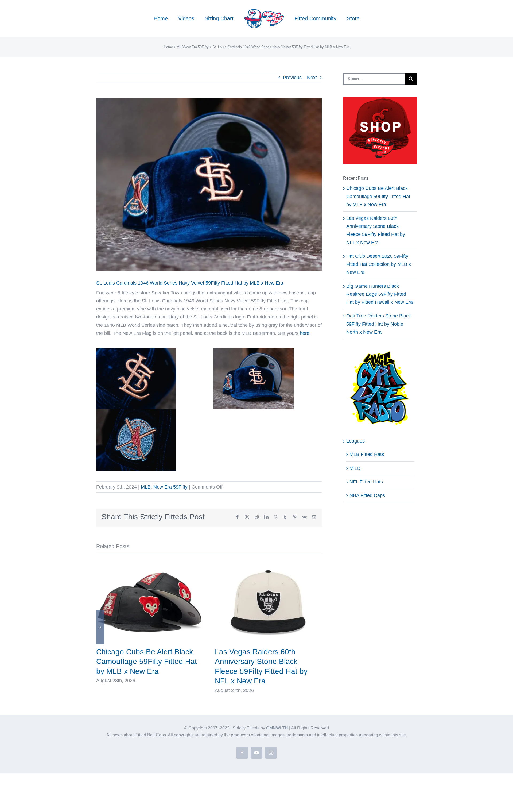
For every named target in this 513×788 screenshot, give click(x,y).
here (304, 333)
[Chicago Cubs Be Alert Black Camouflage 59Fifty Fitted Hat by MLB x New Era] (149, 563)
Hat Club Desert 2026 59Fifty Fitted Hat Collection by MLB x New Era (378, 264)
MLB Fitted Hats (366, 454)
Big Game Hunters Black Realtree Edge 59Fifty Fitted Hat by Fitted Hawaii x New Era (379, 294)
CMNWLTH (277, 728)
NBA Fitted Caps (367, 495)
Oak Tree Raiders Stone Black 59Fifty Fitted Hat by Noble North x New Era (378, 324)
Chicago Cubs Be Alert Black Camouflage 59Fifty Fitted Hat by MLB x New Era (146, 661)
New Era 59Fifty (170, 487)
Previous (292, 77)
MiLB (354, 468)
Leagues (355, 441)
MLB (146, 487)
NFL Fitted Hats (366, 482)
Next (312, 77)
